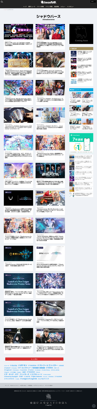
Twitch (31, 370)
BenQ (38, 372)
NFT (21, 377)
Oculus (15, 368)
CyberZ (7, 368)
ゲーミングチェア (25, 368)
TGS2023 (31, 372)
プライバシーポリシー (39, 385)
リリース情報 (40, 6)
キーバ (57, 368)
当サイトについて (15, 385)
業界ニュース (31, 6)
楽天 (24, 372)
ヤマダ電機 (13, 372)
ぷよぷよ (14, 366)
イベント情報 (49, 6)
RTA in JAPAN (55, 370)
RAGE (62, 366)
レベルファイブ (44, 379)
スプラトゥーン (37, 374)
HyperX (7, 372)
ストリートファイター (48, 365)
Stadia (45, 376)
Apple (19, 372)
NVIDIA (51, 376)
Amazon (16, 370)
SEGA (50, 368)
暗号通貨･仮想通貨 (39, 368)
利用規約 (30, 385)
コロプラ (27, 376)
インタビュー (70, 6)
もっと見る (34, 359)
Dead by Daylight (12, 377)
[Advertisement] (81, 34)
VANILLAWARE (47, 374)
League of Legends (29, 379)
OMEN (17, 379)
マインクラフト (9, 379)
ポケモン (23, 365)
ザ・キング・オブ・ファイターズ (17, 374)
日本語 (92, 1)
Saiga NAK (48, 2)
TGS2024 (33, 366)
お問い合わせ (23, 385)
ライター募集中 (49, 385)
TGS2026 (59, 376)
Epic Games (37, 377)
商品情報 (56, 6)
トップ (25, 6)
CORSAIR (38, 370)
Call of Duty (46, 370)
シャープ (7, 365)
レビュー (63, 6)
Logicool (9, 370)
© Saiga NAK (48, 405)
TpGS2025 (24, 370)
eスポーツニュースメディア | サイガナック (48, 400)
